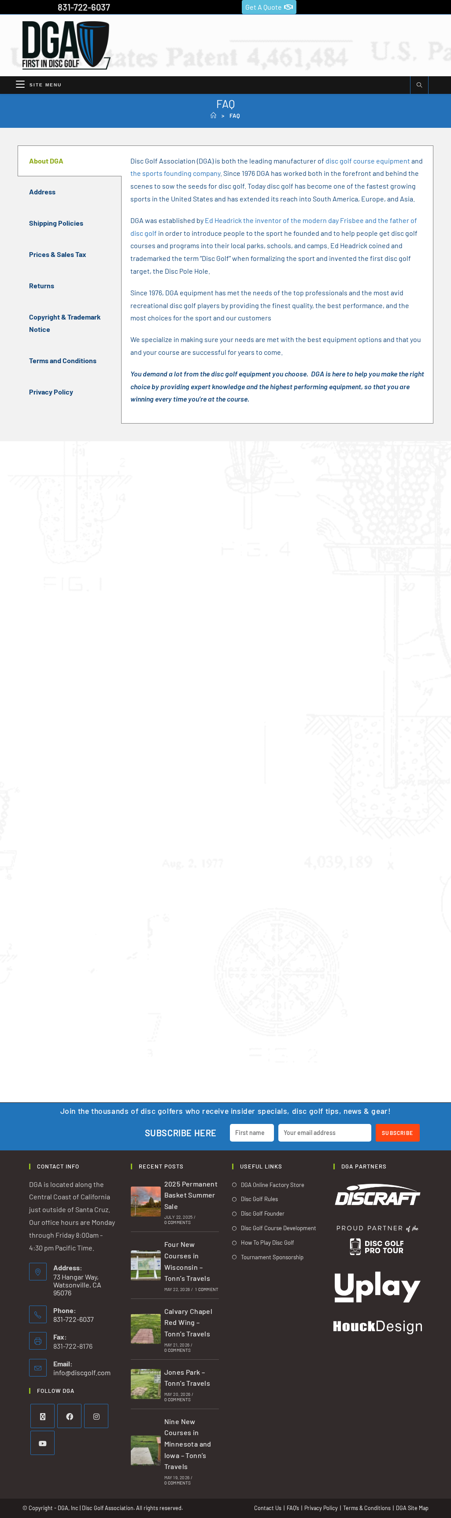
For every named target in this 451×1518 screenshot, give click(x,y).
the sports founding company (175, 173)
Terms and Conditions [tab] (62, 360)
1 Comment (206, 1289)
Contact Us (267, 1507)
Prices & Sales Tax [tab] (57, 254)
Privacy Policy (321, 1507)
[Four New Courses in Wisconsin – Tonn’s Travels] (146, 1265)
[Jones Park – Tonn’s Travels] (146, 1384)
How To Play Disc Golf (267, 1242)
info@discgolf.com (82, 1372)
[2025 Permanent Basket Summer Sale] (146, 1202)
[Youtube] (42, 1443)
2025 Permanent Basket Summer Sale (191, 1194)
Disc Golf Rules (259, 1198)
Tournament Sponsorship (272, 1257)
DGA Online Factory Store (272, 1184)
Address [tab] (42, 191)
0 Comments (177, 1222)
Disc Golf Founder (263, 1213)
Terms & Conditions (367, 1507)
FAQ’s (293, 1507)
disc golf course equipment (367, 160)
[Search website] (419, 85)
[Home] (214, 115)
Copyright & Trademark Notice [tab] (65, 323)
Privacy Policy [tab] (51, 391)
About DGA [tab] (46, 160)
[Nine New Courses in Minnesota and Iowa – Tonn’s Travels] (146, 1451)
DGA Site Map (412, 1507)
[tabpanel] (277, 285)
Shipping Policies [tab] (56, 223)
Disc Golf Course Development (278, 1228)
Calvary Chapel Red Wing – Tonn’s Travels (188, 1322)
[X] (42, 1416)
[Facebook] (69, 1416)
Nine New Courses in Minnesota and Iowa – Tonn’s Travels (187, 1443)
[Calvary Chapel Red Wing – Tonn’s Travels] (146, 1329)
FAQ (234, 115)
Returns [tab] (41, 285)
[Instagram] (96, 1416)
